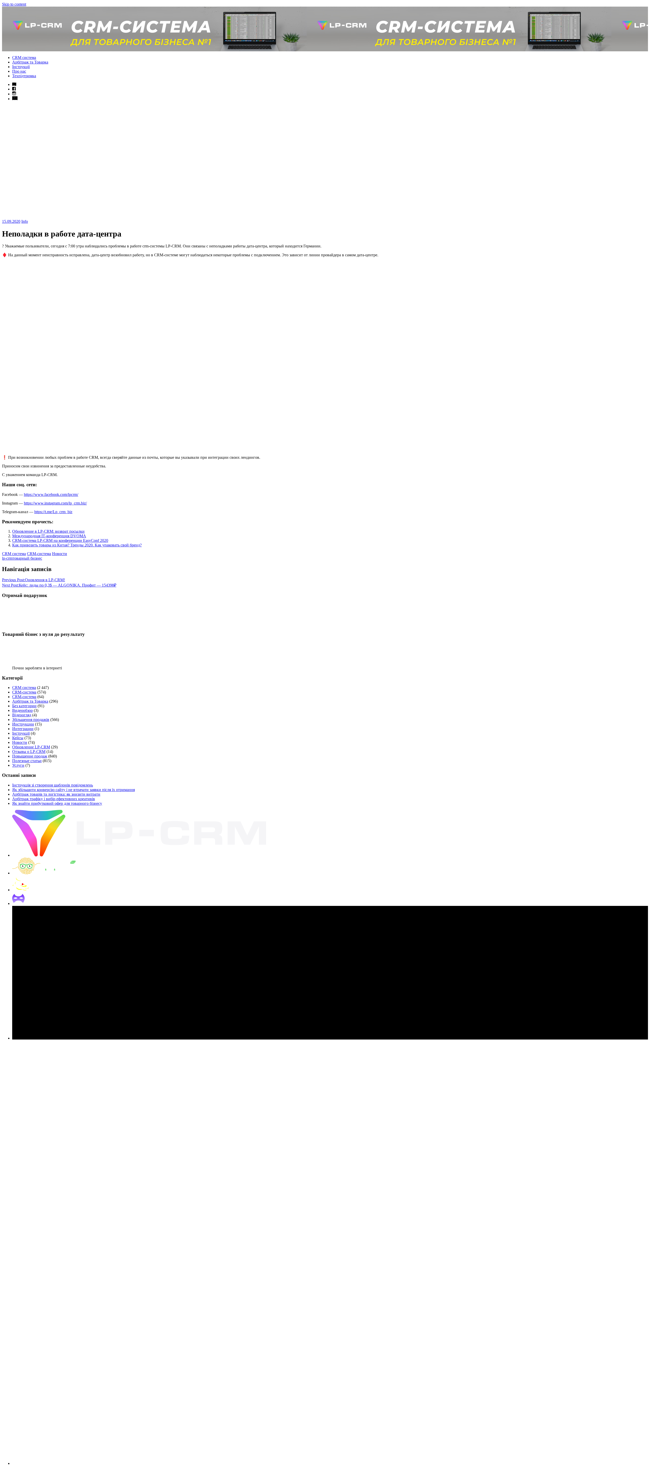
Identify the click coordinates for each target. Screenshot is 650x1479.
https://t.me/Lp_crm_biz (53, 512)
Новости (59, 554)
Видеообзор (22, 710)
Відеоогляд (21, 715)
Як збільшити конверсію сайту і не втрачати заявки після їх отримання (73, 790)
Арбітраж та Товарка (30, 62)
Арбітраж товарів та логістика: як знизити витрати (56, 794)
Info (24, 221)
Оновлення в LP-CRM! (33, 580)
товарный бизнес (27, 558)
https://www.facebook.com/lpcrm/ (51, 494)
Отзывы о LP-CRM (28, 751)
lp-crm (7, 558)
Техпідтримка (24, 76)
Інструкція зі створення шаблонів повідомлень (52, 785)
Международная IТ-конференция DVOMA (49, 536)
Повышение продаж (29, 756)
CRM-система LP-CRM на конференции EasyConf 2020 (60, 540)
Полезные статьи (27, 761)
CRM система (24, 57)
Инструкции (23, 724)
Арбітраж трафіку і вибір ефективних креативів (53, 799)
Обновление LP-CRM (31, 747)
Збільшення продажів (30, 719)
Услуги (18, 765)
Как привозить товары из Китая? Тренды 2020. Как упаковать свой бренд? (77, 545)
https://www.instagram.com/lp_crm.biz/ (55, 503)
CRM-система (39, 554)
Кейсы (17, 738)
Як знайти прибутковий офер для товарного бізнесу (57, 803)
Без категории (24, 706)
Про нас (19, 71)
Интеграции (23, 729)
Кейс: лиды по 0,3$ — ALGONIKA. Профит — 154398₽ (59, 585)
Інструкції (21, 67)
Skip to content (14, 4)
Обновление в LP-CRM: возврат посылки (48, 531)
